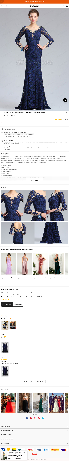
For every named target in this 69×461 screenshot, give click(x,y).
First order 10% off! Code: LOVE (34, 1)
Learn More (7, 149)
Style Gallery (11, 295)
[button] (2, 6)
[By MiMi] (5, 347)
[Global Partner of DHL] (55, 450)
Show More (34, 180)
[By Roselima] (5, 325)
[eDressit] (34, 6)
